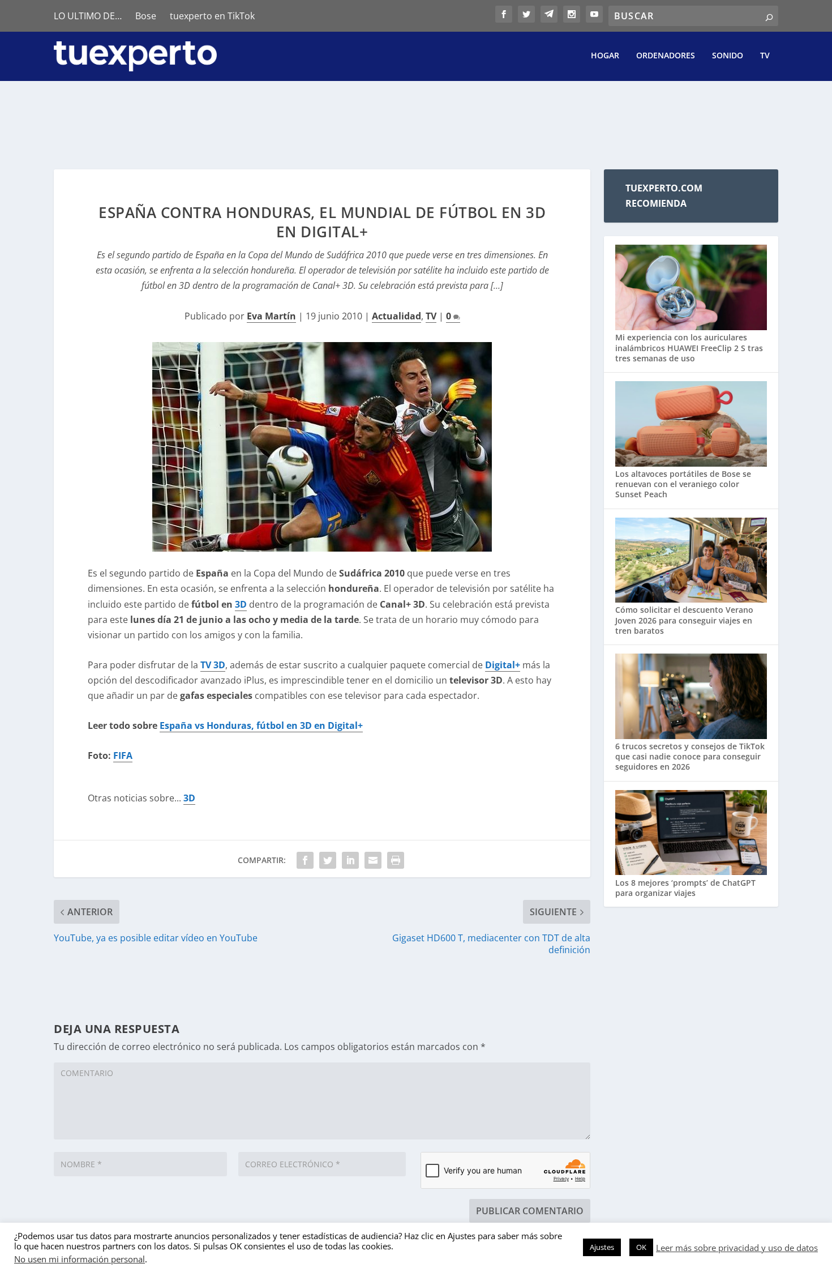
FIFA (122, 755)
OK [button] (641, 1247)
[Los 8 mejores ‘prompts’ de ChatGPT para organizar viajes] (691, 834)
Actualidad (396, 316)
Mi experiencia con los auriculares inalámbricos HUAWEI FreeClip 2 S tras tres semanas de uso (689, 347)
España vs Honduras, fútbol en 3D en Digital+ (261, 725)
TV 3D (212, 665)
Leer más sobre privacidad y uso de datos (737, 1248)
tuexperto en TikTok (212, 16)
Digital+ (502, 665)
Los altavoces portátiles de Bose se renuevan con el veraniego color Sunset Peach (683, 484)
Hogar (605, 56)
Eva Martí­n (271, 316)
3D (241, 604)
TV (765, 56)
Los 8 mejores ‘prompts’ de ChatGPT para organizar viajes (685, 887)
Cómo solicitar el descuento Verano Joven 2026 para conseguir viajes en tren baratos (684, 619)
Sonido (727, 56)
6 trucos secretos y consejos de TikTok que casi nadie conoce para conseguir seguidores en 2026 (690, 756)
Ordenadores (665, 56)
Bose (145, 16)
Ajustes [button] (602, 1247)
